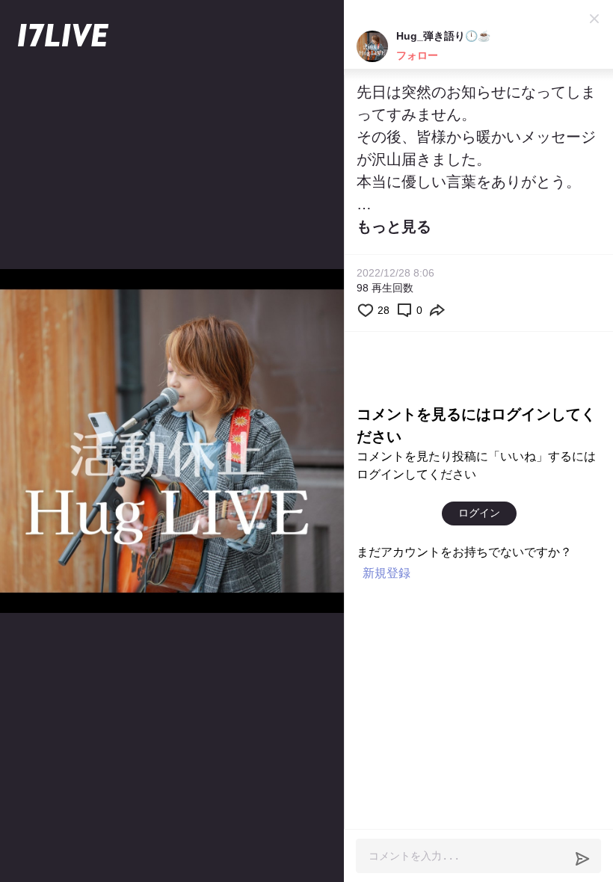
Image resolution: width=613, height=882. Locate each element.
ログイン (479, 513)
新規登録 (386, 573)
